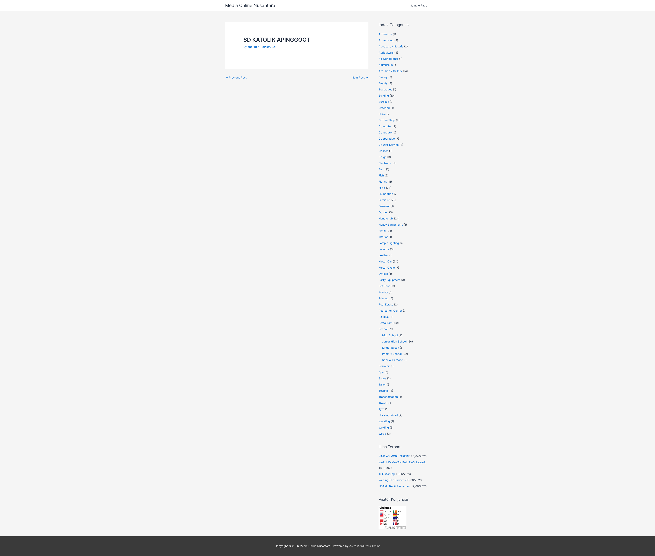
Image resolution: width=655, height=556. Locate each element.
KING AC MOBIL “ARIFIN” (394, 456)
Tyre (381, 409)
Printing (384, 298)
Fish (381, 175)
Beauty (383, 83)
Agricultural (386, 52)
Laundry (384, 249)
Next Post (360, 77)
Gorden (383, 212)
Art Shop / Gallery (390, 71)
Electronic (385, 163)
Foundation (386, 194)
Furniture (384, 200)
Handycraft (386, 218)
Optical (383, 273)
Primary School (392, 353)
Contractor (386, 132)
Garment (384, 206)
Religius (384, 316)
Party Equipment (389, 280)
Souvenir (384, 366)
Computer (385, 126)
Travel (383, 403)
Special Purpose (392, 360)
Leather (383, 255)
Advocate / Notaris (391, 46)
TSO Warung (387, 474)
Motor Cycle (387, 267)
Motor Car (385, 261)
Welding (384, 427)
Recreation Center (390, 310)
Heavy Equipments (391, 224)
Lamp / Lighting (389, 243)
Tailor (382, 384)
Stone (382, 378)
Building (384, 95)
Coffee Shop (387, 120)
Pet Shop (384, 286)
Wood (382, 433)
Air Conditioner (388, 58)
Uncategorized (388, 415)
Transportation (388, 396)
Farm (382, 169)
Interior (383, 237)
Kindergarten (390, 347)
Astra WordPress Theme (364, 546)
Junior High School (394, 341)
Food (382, 187)
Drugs (382, 157)
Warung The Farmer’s (392, 480)
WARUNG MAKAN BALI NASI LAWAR (402, 462)
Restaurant (385, 323)
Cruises (383, 151)
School (383, 329)
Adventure (385, 34)
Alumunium (386, 65)
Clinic (382, 114)
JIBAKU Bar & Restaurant (395, 486)
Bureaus (384, 101)
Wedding (384, 421)
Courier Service (389, 144)
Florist (383, 181)
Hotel (382, 230)
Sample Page (418, 5)
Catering (384, 108)
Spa (381, 372)
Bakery (383, 77)
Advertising (386, 40)
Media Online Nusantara (250, 5)
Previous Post (236, 77)
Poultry (383, 292)
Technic (384, 390)
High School (390, 335)
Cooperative (387, 138)
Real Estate (386, 304)
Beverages (385, 89)
